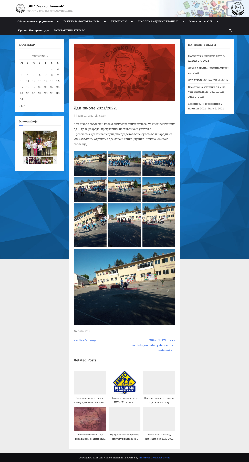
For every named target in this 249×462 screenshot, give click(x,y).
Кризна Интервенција (33, 30)
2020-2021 (84, 331)
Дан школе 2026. (199, 79)
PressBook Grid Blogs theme (154, 457)
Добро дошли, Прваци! (203, 67)
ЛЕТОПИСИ (119, 21)
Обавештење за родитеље (35, 21)
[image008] (35, 161)
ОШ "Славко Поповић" (45, 6)
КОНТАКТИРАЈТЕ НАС (69, 30)
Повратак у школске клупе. (206, 56)
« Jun (22, 106)
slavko (102, 115)
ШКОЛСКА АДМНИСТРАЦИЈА (158, 21)
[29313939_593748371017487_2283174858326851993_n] (47, 160)
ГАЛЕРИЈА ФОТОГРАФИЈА (82, 21)
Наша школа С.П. (201, 21)
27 (40, 93)
